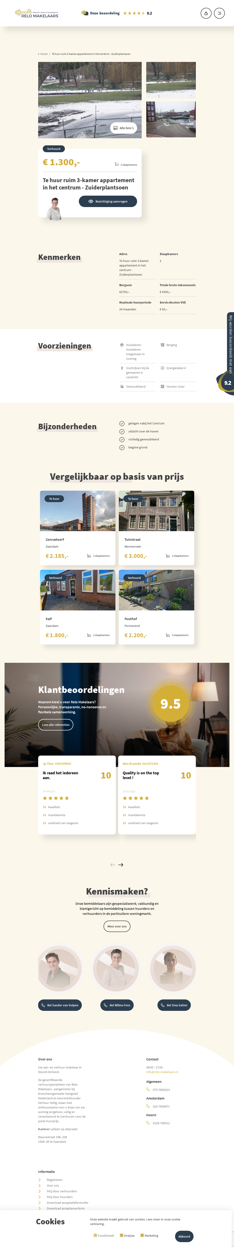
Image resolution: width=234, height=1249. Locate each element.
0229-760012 (161, 1123)
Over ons (53, 1185)
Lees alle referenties (55, 725)
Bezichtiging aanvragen (112, 201)
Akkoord (184, 1236)
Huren (44, 54)
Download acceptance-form (66, 1208)
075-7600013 (161, 1090)
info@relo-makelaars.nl (162, 1072)
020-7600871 (161, 1106)
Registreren (54, 1180)
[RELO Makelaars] (117, 13)
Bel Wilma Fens (120, 1005)
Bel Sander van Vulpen (62, 1005)
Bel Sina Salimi (177, 1005)
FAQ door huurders (60, 1197)
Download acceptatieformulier (67, 1203)
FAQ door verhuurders (62, 1191)
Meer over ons (117, 926)
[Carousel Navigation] (117, 865)
